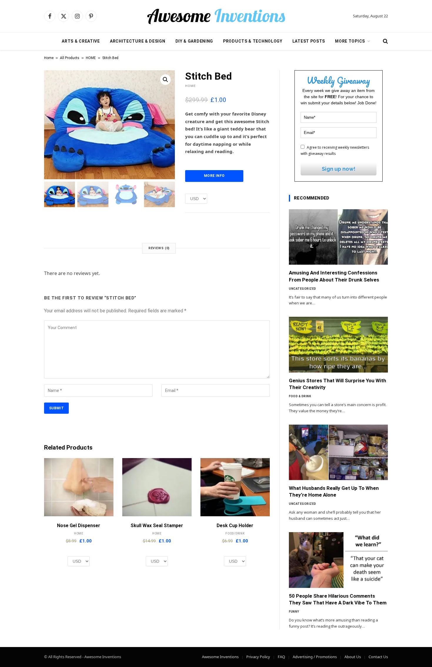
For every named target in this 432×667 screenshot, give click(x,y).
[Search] (385, 41)
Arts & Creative (81, 41)
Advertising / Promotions (315, 656)
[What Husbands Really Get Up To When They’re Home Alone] (338, 452)
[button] (165, 79)
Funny (294, 611)
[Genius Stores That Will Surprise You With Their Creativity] (338, 345)
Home (48, 58)
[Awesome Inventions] (216, 16)
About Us (352, 656)
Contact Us (378, 656)
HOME (91, 58)
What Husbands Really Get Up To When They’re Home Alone (334, 491)
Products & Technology (252, 41)
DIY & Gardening (194, 41)
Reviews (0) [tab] (159, 248)
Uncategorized (302, 288)
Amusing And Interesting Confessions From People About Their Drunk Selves (334, 276)
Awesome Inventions (220, 656)
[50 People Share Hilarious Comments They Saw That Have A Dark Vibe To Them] (338, 560)
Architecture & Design (137, 41)
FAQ (281, 656)
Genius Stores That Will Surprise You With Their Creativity (337, 384)
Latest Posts (308, 41)
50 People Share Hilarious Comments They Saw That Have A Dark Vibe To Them (337, 599)
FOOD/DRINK (235, 533)
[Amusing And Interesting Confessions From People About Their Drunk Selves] (338, 237)
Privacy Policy (258, 656)
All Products (69, 58)
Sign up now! (338, 169)
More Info (214, 176)
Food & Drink (300, 396)
